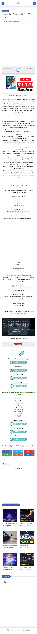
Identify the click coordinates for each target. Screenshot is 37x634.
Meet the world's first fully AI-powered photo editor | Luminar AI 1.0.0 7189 (10, 525)
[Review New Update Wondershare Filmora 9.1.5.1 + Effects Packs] (27, 559)
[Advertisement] (18, 487)
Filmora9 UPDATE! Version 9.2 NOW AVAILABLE (8, 569)
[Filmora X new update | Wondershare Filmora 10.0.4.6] (27, 515)
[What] (27, 537)
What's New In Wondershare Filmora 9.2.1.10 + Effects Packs (26, 547)
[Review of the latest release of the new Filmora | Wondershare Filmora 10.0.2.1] (10, 537)
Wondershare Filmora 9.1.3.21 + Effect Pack (18, 70)
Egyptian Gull (26, 630)
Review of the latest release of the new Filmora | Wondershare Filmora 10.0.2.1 (10, 547)
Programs (5, 11)
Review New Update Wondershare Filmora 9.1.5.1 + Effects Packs (26, 569)
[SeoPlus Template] (8, 630)
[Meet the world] (10, 515)
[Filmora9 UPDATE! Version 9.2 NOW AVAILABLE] (10, 559)
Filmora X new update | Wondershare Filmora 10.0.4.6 (26, 525)
